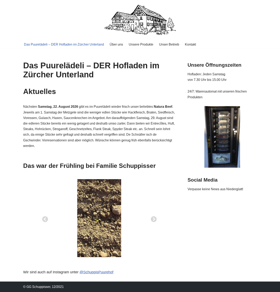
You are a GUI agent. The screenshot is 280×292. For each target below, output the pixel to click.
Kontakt (190, 44)
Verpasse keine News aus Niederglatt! (215, 189)
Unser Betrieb (169, 44)
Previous (44, 218)
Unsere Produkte (141, 44)
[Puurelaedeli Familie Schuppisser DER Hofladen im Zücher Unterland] (140, 20)
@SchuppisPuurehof (96, 272)
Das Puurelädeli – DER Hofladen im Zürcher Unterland (64, 44)
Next (152, 218)
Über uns (116, 44)
